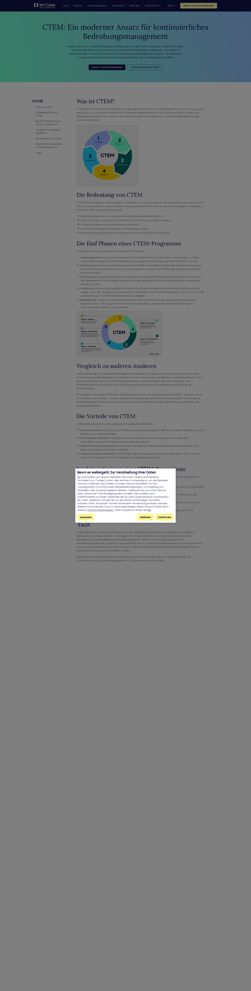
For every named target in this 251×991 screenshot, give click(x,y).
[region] (125, 495)
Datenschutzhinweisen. (100, 510)
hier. (149, 510)
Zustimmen (164, 517)
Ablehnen (145, 517)
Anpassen (86, 517)
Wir (79, 477)
